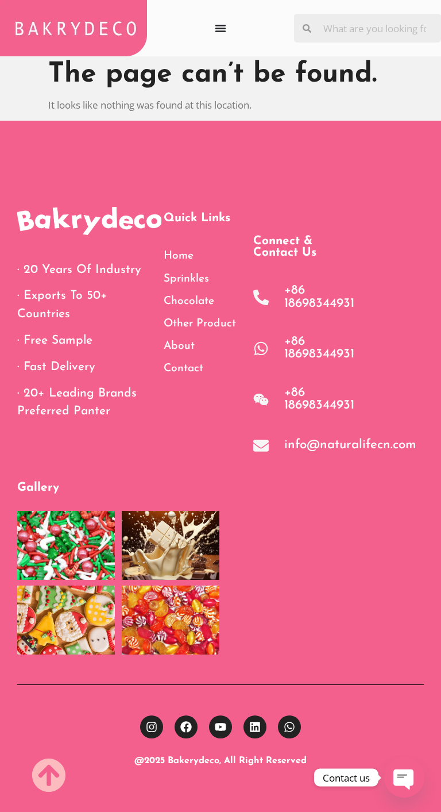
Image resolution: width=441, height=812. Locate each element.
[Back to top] (49, 775)
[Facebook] (186, 726)
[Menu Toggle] (220, 28)
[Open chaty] (404, 777)
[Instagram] (151, 726)
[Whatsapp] (289, 726)
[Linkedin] (254, 726)
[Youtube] (220, 726)
